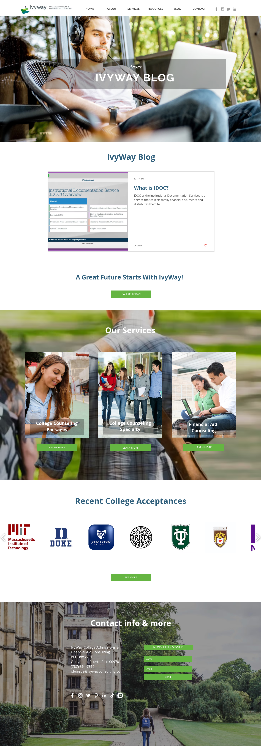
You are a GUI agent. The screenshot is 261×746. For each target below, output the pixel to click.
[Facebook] (72, 695)
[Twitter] (88, 695)
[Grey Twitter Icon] (228, 9)
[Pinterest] (96, 695)
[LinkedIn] (104, 695)
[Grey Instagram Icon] (222, 9)
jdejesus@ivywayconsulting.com (97, 671)
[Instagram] (80, 695)
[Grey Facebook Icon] (216, 9)
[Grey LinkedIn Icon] (234, 9)
